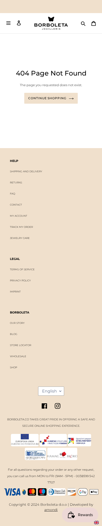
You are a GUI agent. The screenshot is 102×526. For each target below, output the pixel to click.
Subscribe (50, 274)
